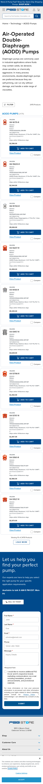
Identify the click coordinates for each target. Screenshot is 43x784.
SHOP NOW (24, 4)
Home (5, 23)
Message (7, 651)
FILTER (10, 105)
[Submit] (37, 16)
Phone (6, 642)
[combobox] (21, 16)
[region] (21, 770)
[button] (21, 735)
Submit (21, 704)
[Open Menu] (3, 9)
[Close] (39, 758)
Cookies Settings (21, 773)
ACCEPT (21, 780)
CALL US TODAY (14, 602)
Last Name (8, 624)
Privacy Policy (29, 694)
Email (6, 633)
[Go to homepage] (17, 10)
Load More (21, 542)
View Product (15, 153)
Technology (15, 23)
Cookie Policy (12, 768)
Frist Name (8, 616)
